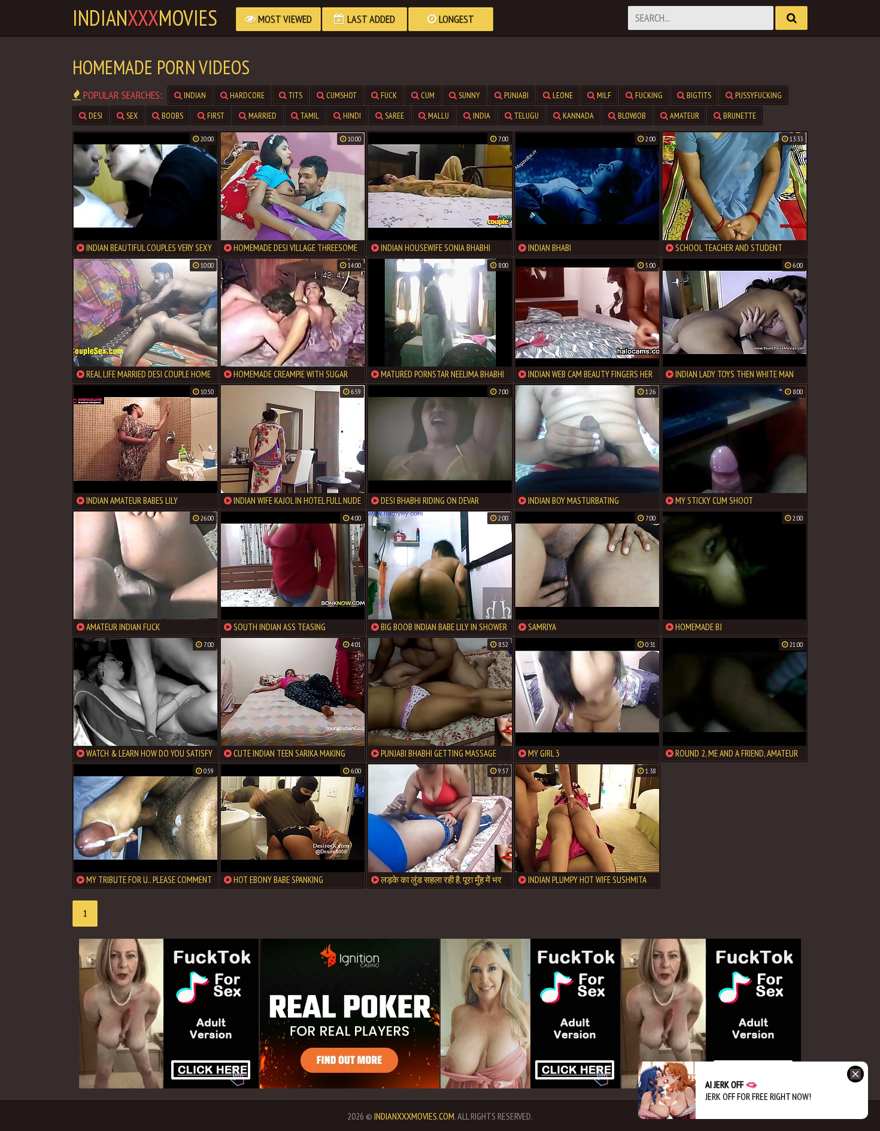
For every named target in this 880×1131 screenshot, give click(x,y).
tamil (309, 115)
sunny (468, 95)
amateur (683, 115)
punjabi (515, 95)
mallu (437, 115)
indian (194, 95)
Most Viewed (284, 19)
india (480, 115)
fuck (388, 95)
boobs (171, 115)
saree (393, 115)
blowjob (631, 115)
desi (94, 115)
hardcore (246, 95)
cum (427, 95)
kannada (577, 115)
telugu (525, 115)
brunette (738, 115)
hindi (351, 115)
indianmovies (144, 18)
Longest (455, 19)
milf (603, 95)
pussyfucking (757, 95)
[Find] (791, 18)
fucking (648, 95)
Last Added (370, 19)
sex (131, 115)
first (214, 115)
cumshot (340, 95)
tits (294, 95)
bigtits (698, 95)
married (262, 115)
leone (562, 95)
